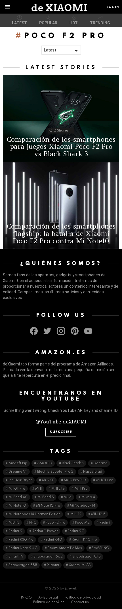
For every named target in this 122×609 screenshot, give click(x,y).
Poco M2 (82, 522)
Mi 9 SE (48, 480)
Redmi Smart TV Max (65, 548)
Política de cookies (48, 602)
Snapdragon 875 (86, 556)
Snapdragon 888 (23, 565)
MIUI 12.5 (98, 514)
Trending (100, 23)
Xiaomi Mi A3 (80, 565)
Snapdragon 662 (48, 556)
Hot (74, 23)
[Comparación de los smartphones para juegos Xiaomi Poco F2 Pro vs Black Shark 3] (61, 118)
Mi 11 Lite (58, 488)
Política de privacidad (82, 597)
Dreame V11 (18, 472)
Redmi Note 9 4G (23, 548)
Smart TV (16, 556)
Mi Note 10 (17, 505)
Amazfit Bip (18, 463)
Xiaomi (53, 565)
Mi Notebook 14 (82, 505)
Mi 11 (38, 488)
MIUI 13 (14, 522)
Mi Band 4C (18, 497)
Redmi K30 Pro (21, 539)
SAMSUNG (100, 548)
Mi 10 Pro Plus (75, 480)
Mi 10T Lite (104, 480)
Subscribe (61, 432)
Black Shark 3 (73, 463)
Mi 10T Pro (17, 488)
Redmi (105, 522)
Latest (19, 23)
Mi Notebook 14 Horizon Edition (34, 514)
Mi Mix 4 (88, 497)
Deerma (101, 463)
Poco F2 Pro (55, 522)
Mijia (67, 497)
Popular (48, 23)
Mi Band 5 (45, 497)
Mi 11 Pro (81, 488)
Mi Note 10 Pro (48, 505)
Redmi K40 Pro (84, 539)
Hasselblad (92, 472)
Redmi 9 (15, 531)
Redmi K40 (52, 539)
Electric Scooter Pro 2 (55, 472)
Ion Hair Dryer (20, 480)
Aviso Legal (48, 597)
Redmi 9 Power (45, 531)
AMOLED (44, 463)
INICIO (26, 597)
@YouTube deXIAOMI (61, 422)
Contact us (80, 602)
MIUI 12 (75, 514)
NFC (32, 522)
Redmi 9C (76, 531)
